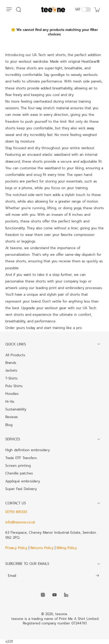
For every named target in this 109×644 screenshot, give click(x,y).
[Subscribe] (97, 575)
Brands (10, 362)
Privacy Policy (17, 547)
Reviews (11, 416)
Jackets (11, 370)
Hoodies (12, 393)
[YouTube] (54, 595)
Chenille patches (19, 473)
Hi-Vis (9, 401)
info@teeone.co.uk (20, 522)
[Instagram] (43, 595)
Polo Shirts (13, 385)
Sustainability (15, 409)
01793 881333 (16, 511)
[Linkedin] (66, 595)
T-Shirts (11, 378)
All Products (15, 355)
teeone (61, 613)
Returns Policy (41, 547)
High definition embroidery (27, 449)
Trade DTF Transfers (21, 457)
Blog (8, 424)
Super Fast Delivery (21, 488)
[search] (18, 9)
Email (12, 575)
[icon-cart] (97, 9)
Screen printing (18, 465)
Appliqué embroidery (22, 481)
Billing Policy (67, 547)
